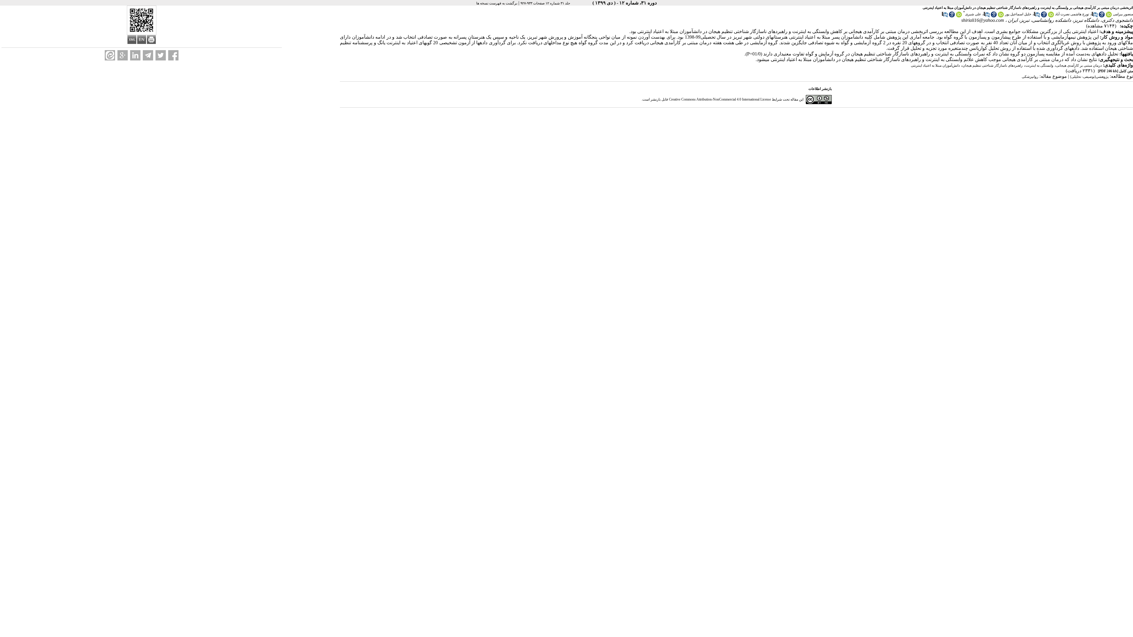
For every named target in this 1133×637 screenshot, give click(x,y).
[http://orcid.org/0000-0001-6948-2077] (1001, 16)
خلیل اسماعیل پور (1018, 14)
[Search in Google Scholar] (1102, 16)
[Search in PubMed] (1095, 16)
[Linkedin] (135, 55)
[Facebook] (173, 55)
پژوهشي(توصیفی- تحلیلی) (1089, 77)
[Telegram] (148, 55)
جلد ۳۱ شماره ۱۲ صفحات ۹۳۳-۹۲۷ (545, 3)
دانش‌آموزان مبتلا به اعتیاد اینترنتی (935, 65)
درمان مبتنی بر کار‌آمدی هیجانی (1079, 65)
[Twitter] (160, 55)
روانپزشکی (1030, 77)
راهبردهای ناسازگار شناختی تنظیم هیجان (992, 65)
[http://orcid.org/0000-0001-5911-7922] (959, 16)
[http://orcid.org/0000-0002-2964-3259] (1051, 16)
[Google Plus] (122, 55)
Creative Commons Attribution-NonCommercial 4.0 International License (720, 99)
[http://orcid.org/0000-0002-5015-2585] (1109, 16)
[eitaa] (110, 55)
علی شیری (973, 14)
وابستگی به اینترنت (1039, 65)
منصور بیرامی (1123, 14)
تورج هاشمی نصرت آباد (1072, 14)
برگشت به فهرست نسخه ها (496, 3)
